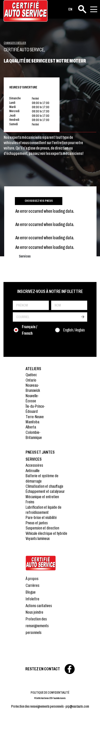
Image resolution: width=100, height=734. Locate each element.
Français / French (29, 330)
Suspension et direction (42, 527)
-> (82, 317)
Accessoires (34, 465)
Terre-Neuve (35, 416)
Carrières (32, 585)
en (70, 9)
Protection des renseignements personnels (37, 625)
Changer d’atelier (15, 43)
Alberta (31, 426)
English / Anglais (74, 329)
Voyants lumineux (38, 538)
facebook (70, 669)
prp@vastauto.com (77, 706)
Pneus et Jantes (40, 452)
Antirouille (33, 470)
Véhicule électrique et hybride (46, 533)
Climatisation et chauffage (44, 486)
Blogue (31, 592)
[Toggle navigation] (93, 9)
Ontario (31, 380)
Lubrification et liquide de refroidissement (43, 510)
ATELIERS (33, 368)
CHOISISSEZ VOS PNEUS (39, 200)
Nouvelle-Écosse (32, 398)
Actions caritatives (39, 605)
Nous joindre (34, 612)
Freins (30, 501)
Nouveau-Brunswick (33, 388)
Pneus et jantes (37, 522)
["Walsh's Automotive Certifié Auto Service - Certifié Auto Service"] (25, 11)
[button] (9, 724)
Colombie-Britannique (34, 435)
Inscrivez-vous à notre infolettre (50, 291)
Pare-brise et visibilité (41, 517)
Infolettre (32, 598)
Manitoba (32, 421)
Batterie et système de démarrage (42, 478)
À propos (32, 578)
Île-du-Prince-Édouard (35, 409)
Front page (41, 562)
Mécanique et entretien (42, 496)
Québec (31, 374)
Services (34, 459)
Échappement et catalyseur (45, 491)
